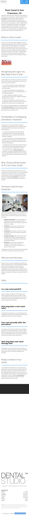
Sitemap (12, 513)
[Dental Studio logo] (4, 2)
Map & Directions (14, 418)
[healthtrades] (21, 413)
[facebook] (8, 413)
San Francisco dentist (8, 107)
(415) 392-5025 (20, 375)
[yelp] (18, 413)
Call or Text (22, 3)
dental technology (18, 149)
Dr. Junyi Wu (4, 18)
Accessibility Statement (20, 513)
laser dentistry (15, 176)
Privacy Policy (6, 513)
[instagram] (13, 413)
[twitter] (10, 413)
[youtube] (16, 413)
